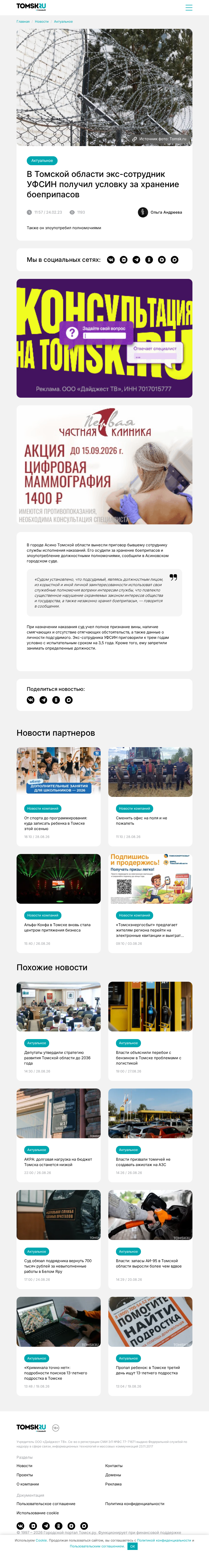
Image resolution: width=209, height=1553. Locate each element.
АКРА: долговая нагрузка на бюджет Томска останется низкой (58, 1162)
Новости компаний (42, 808)
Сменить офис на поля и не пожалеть (141, 821)
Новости (42, 21)
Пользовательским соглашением (97, 1546)
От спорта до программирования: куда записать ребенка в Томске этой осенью (55, 823)
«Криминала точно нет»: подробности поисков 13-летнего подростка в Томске (55, 1373)
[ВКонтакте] (111, 260)
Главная (23, 21)
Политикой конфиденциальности (164, 1540)
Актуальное (63, 21)
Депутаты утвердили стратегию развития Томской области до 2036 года (57, 1058)
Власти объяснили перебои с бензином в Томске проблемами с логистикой (148, 1058)
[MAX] (174, 260)
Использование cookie (38, 1512)
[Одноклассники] (149, 260)
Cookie (41, 1540)
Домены (113, 1474)
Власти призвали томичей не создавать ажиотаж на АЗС (143, 1162)
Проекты (25, 1474)
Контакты (114, 1465)
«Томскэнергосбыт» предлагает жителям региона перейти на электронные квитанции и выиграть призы (149, 930)
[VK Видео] (123, 260)
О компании (28, 1484)
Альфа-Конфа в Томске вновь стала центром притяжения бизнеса (57, 927)
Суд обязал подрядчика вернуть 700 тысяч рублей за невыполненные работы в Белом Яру (58, 1266)
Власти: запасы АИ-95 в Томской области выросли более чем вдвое (149, 1263)
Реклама (113, 1484)
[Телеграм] (136, 260)
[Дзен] (162, 260)
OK (132, 1546)
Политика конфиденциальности (134, 1503)
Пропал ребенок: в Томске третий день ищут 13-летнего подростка (148, 1370)
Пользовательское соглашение (46, 1503)
